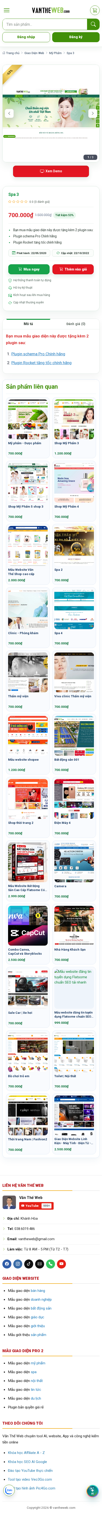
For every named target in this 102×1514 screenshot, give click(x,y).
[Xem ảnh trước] (9, 113)
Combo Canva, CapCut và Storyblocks (25, 952)
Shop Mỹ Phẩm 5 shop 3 (25, 506)
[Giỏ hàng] (95, 10)
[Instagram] (17, 1264)
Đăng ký (75, 37)
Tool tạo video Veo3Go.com (30, 1479)
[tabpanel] (51, 351)
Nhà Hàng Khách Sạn (70, 949)
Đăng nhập (26, 37)
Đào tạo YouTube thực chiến (30, 1470)
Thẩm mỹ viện (18, 696)
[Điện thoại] (50, 1264)
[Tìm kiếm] (93, 24)
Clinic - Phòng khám (23, 633)
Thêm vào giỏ (76, 269)
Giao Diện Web (34, 53)
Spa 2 (58, 569)
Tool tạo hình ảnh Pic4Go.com (31, 1488)
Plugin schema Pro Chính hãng (38, 354)
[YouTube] (61, 1264)
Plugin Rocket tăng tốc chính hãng (41, 362)
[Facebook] (6, 1264)
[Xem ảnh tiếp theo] (92, 113)
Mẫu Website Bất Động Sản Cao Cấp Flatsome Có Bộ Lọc (26, 888)
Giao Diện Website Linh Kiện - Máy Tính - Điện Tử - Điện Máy (72, 1141)
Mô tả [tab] (28, 324)
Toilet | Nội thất (65, 1076)
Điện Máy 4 (62, 823)
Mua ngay (31, 269)
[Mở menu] (6, 10)
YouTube (38, 1206)
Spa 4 (58, 633)
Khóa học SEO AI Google (27, 1462)
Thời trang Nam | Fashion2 (27, 1139)
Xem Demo (54, 171)
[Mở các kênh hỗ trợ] (9, 1490)
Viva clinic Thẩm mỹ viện (72, 696)
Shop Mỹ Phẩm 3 (66, 443)
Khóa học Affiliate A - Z (26, 1453)
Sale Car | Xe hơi (20, 1012)
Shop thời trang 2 (20, 823)
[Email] (39, 1264)
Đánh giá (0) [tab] (75, 324)
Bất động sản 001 (66, 759)
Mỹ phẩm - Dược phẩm (24, 443)
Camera (60, 886)
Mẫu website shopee (23, 759)
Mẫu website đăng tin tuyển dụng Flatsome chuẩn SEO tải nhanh (73, 1015)
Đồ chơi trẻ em (18, 1076)
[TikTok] (28, 1264)
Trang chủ (12, 53)
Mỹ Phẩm (55, 53)
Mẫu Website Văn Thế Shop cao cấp (21, 572)
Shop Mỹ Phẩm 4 (66, 506)
